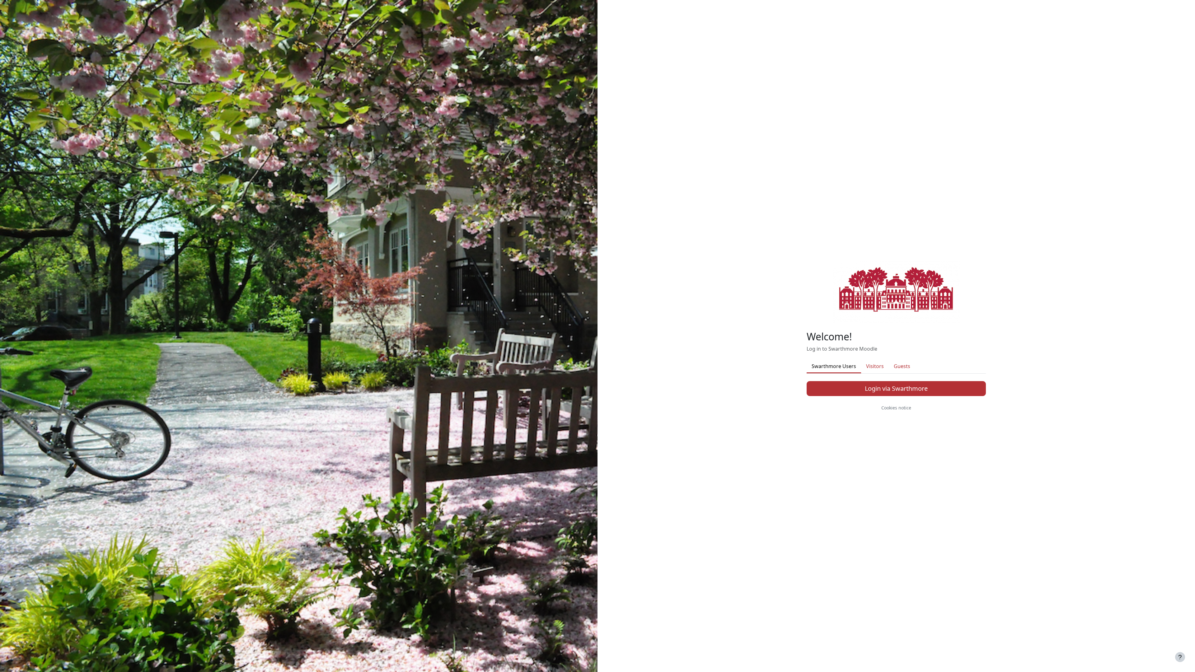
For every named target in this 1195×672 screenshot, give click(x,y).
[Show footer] (1180, 657)
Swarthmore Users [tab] (834, 366)
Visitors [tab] (875, 366)
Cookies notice (896, 408)
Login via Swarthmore (896, 388)
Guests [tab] (902, 366)
